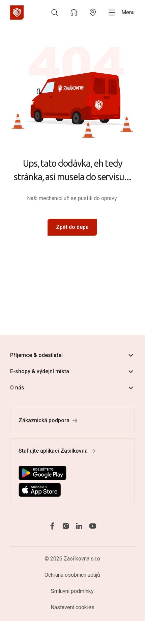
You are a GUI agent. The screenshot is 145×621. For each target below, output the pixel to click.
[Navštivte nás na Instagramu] (66, 526)
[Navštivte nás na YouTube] (93, 526)
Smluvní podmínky (72, 591)
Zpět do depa (72, 227)
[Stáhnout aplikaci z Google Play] (42, 473)
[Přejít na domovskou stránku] (17, 12)
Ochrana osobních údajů (72, 575)
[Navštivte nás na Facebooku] (52, 526)
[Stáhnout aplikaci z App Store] (40, 490)
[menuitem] (54, 12)
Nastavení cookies (72, 607)
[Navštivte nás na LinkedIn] (79, 526)
